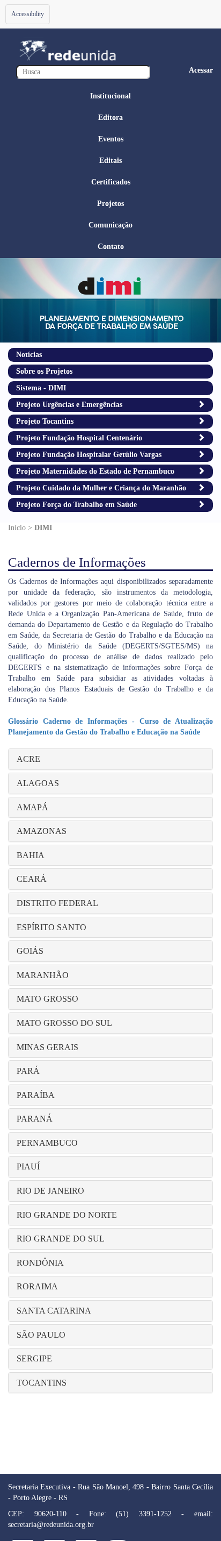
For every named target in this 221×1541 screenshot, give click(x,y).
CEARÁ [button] (32, 878)
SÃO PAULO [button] (41, 1334)
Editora (110, 117)
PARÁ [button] (28, 1070)
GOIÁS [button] (30, 950)
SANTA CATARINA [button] (54, 1310)
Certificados (110, 182)
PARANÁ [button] (35, 1118)
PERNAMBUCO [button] (47, 1142)
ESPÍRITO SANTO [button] (51, 927)
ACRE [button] (28, 759)
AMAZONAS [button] (42, 831)
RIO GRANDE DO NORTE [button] (67, 1214)
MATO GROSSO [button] (47, 998)
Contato (111, 246)
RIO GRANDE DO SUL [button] (61, 1238)
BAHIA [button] (31, 855)
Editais (110, 160)
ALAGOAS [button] (38, 783)
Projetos (110, 203)
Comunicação (110, 225)
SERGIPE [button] (34, 1358)
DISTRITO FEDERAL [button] (57, 903)
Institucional (110, 96)
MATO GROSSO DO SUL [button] (64, 1023)
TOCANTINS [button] (42, 1382)
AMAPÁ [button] (32, 807)
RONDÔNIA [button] (40, 1262)
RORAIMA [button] (37, 1286)
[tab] (110, 759)
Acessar (201, 70)
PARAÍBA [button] (36, 1095)
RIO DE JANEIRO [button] (50, 1190)
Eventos (110, 139)
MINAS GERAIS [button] (47, 1047)
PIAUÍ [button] (28, 1166)
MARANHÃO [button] (43, 975)
